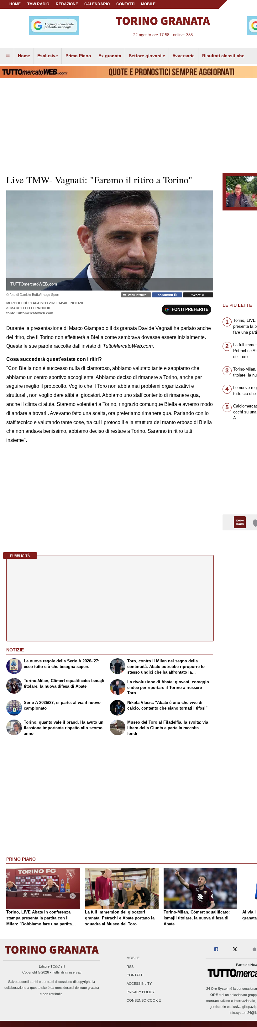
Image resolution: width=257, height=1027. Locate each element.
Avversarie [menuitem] (183, 55)
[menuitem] (8, 56)
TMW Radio (38, 4)
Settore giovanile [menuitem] (147, 55)
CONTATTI (125, 4)
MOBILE (148, 4)
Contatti (135, 975)
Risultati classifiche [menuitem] (223, 55)
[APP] (241, 522)
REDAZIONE (67, 4)
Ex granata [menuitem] (109, 55)
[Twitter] (234, 949)
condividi (166, 295)
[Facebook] (216, 949)
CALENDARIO (97, 4)
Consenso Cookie (144, 1001)
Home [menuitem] (24, 55)
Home (15, 4)
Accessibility (139, 983)
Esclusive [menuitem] (47, 55)
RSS (130, 967)
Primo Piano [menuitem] (78, 55)
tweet (196, 295)
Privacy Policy (141, 992)
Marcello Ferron (28, 308)
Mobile (133, 958)
